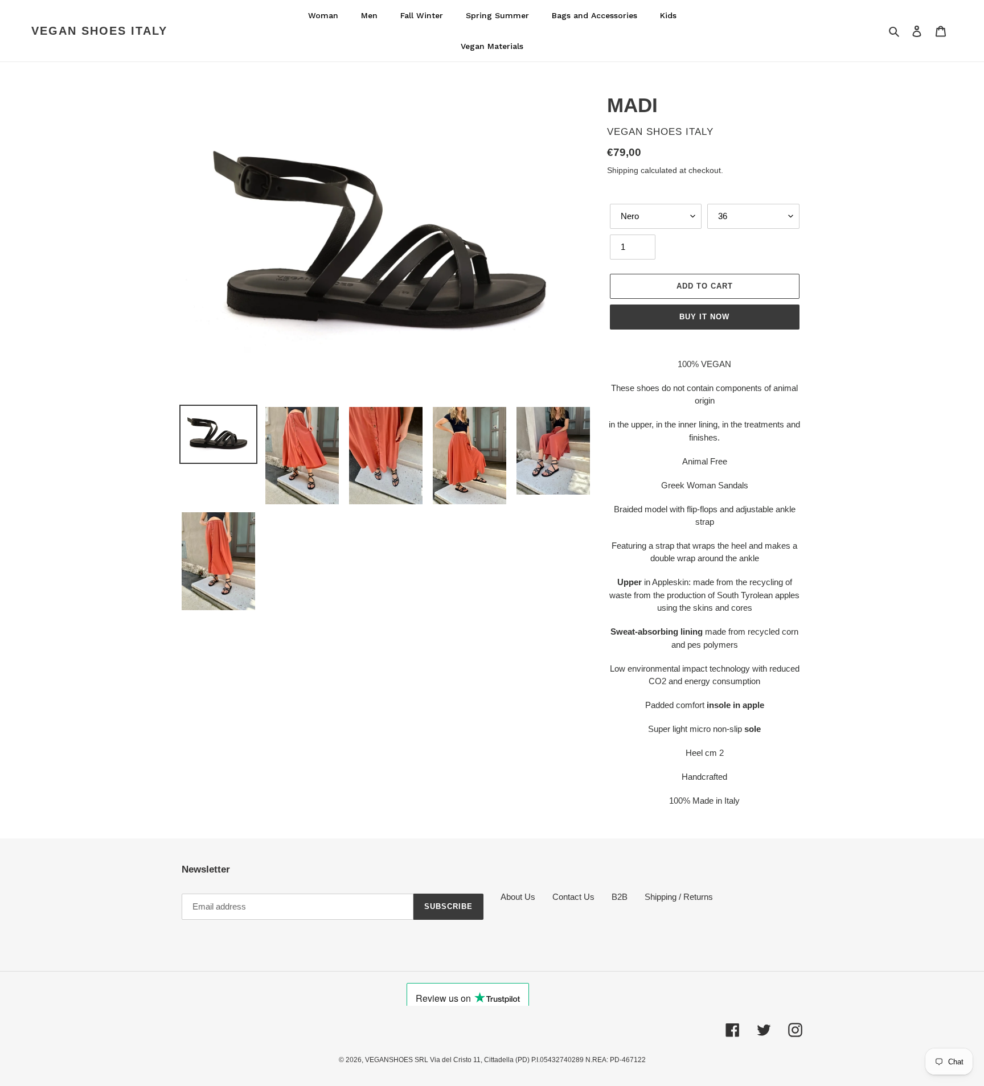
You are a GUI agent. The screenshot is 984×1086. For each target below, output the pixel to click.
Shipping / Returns (679, 897)
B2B (620, 897)
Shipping (622, 170)
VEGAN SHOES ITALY (99, 30)
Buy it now (704, 316)
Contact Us (573, 897)
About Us (518, 897)
